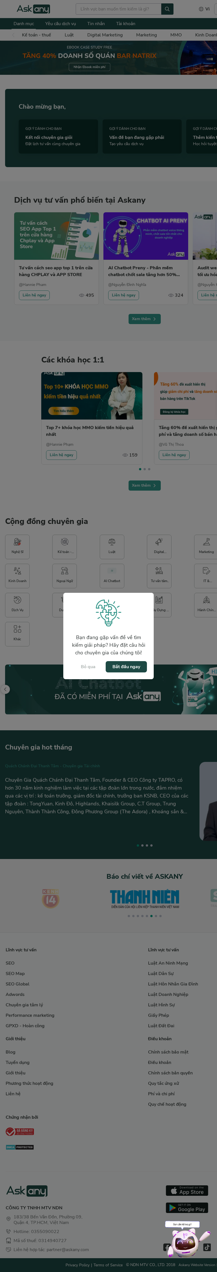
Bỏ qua (88, 667)
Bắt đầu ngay (126, 667)
